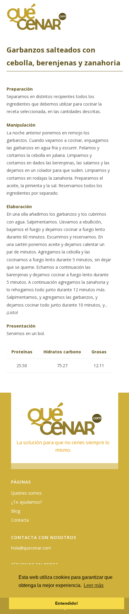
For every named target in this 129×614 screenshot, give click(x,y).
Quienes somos (26, 493)
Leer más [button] (94, 585)
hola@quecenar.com (31, 548)
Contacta (20, 520)
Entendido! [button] (66, 603)
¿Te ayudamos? (26, 502)
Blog (15, 511)
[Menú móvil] (119, 20)
